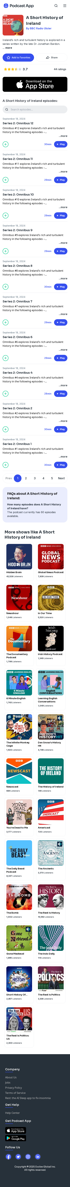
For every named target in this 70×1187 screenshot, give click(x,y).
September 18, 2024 (14, 118)
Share (54, 57)
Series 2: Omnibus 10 (18, 194)
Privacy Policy (13, 1087)
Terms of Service (15, 1093)
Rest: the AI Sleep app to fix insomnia (28, 1098)
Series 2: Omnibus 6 (17, 337)
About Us (11, 1077)
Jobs (7, 1082)
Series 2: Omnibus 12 (18, 123)
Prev (9, 478)
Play (62, 144)
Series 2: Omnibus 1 (17, 444)
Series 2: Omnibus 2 (17, 408)
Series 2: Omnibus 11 (18, 159)
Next (61, 478)
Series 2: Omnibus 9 (18, 230)
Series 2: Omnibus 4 (18, 372)
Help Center (12, 1113)
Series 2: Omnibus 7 (17, 301)
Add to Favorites (21, 57)
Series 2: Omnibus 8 (17, 266)
